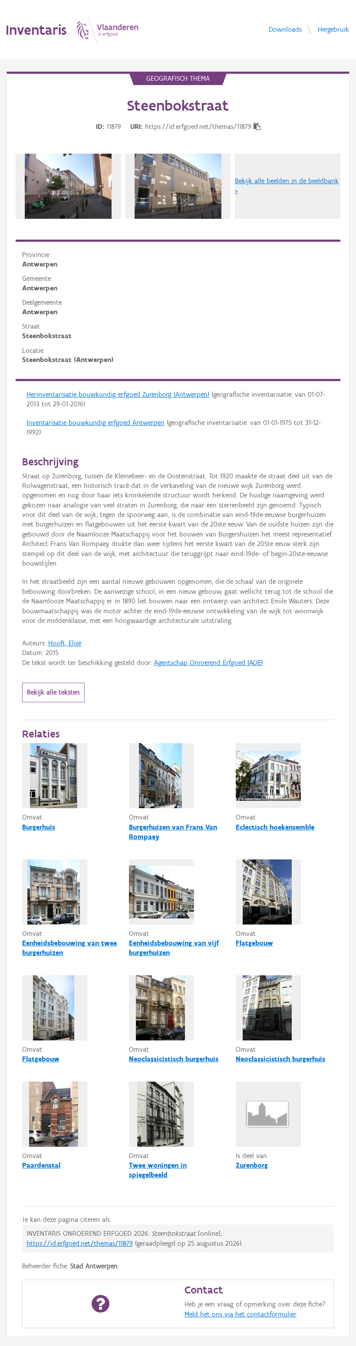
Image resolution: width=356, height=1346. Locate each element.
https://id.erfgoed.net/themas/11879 (79, 1243)
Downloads (285, 29)
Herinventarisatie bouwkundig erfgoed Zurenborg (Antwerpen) (117, 394)
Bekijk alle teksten (53, 692)
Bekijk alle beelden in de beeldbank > (287, 185)
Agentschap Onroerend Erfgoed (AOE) (208, 662)
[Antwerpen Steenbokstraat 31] (178, 186)
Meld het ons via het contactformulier (240, 1314)
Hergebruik (333, 29)
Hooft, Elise (64, 643)
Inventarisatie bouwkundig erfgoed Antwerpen (95, 422)
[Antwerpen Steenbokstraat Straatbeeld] (68, 186)
